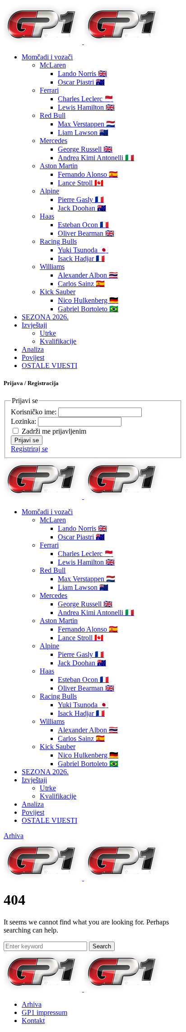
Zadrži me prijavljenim (54, 431)
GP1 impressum (44, 1012)
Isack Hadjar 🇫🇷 (81, 258)
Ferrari (49, 90)
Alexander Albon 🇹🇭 (88, 275)
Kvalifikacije (58, 341)
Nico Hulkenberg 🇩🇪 (88, 300)
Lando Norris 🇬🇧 (82, 73)
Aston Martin (59, 166)
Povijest (33, 357)
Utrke (48, 333)
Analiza (33, 349)
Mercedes (53, 140)
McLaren (53, 65)
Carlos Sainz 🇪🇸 (81, 283)
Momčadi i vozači (47, 57)
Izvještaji (34, 325)
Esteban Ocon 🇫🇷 (83, 225)
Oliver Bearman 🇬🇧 (86, 233)
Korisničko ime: (34, 412)
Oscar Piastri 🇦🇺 (81, 82)
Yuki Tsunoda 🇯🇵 (83, 250)
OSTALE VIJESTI (49, 365)
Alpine (49, 191)
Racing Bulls (58, 241)
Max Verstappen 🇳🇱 (86, 124)
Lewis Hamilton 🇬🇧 (86, 107)
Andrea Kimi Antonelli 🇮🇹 (96, 158)
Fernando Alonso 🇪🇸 (88, 174)
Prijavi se (26, 440)
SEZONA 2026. (45, 317)
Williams (52, 266)
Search (102, 946)
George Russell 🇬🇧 (85, 149)
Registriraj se (29, 449)
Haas (47, 216)
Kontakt (33, 1020)
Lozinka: (24, 421)
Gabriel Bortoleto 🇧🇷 (88, 309)
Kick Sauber (57, 292)
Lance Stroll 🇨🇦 (80, 183)
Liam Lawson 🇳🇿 (83, 132)
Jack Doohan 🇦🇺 (82, 208)
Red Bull (52, 115)
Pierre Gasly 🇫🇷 (81, 199)
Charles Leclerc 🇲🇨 (85, 99)
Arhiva (13, 835)
